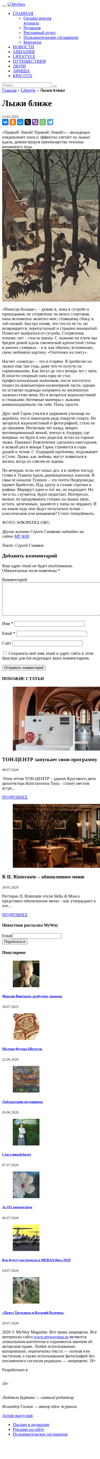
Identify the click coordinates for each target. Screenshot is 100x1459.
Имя (7, 623)
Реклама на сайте (28, 1429)
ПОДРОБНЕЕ (15, 797)
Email (8, 633)
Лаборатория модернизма (22, 1102)
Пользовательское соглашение (40, 1434)
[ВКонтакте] (5, 122)
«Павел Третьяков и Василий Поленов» (33, 1313)
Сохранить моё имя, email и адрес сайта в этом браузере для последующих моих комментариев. (47, 655)
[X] (28, 122)
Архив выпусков (17, 1415)
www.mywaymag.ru (51, 1337)
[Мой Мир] (20, 122)
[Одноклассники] (13, 122)
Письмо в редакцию (31, 1424)
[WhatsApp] (42, 122)
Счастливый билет (16, 1154)
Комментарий (14, 579)
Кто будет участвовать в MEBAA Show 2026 (36, 1260)
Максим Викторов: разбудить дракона (32, 996)
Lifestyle (28, 90)
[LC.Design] (15, 1374)
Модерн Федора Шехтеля (22, 1049)
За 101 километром (17, 1207)
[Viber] (35, 122)
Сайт (6, 643)
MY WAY (21, 536)
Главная (9, 90)
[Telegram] (50, 122)
